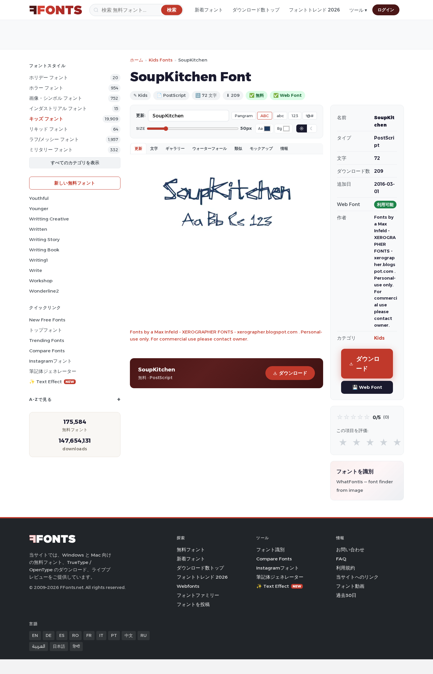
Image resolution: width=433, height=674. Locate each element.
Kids (379, 338)
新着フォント (209, 10)
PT (114, 635)
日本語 (59, 646)
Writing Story (44, 239)
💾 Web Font (367, 387)
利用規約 (345, 568)
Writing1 (38, 260)
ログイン (386, 9)
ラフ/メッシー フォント (54, 139)
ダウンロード (293, 373)
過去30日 (346, 595)
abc (280, 115)
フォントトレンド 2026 (314, 10)
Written (38, 229)
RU (144, 635)
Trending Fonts (46, 340)
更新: (141, 115)
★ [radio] (343, 442)
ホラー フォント (46, 88)
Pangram (244, 115)
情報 (284, 148)
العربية (38, 646)
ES (62, 635)
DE (49, 635)
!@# (310, 115)
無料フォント (191, 549)
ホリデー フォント (48, 77)
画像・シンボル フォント (55, 98)
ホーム (136, 60)
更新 (138, 148)
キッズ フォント (46, 119)
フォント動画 (350, 586)
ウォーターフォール (209, 148)
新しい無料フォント (74, 183)
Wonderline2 (44, 291)
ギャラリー (175, 148)
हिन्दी (76, 646)
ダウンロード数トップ (256, 10)
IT (101, 635)
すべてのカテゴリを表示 (75, 162)
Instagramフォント (50, 361)
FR (89, 635)
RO (75, 635)
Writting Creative (49, 219)
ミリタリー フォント (51, 149)
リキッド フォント (48, 129)
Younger (38, 208)
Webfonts (188, 586)
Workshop (40, 280)
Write (35, 270)
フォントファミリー (198, 595)
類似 (238, 148)
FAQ (341, 559)
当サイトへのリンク (357, 577)
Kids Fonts (161, 60)
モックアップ (261, 148)
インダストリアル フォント (58, 108)
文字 (154, 148)
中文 (129, 635)
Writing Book (44, 250)
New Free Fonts (47, 320)
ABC (264, 115)
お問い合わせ (350, 549)
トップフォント (45, 330)
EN (35, 635)
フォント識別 (270, 549)
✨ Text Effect (51, 381)
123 (295, 115)
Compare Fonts (47, 350)
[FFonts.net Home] (55, 10)
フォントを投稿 (193, 604)
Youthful (39, 198)
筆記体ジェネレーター (52, 371)
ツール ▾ (358, 10)
